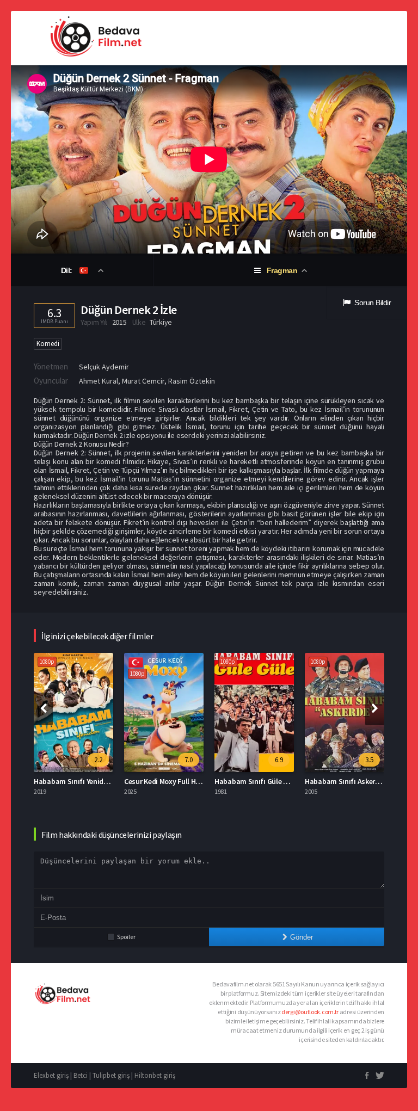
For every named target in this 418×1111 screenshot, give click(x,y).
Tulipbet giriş (111, 1075)
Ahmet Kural (98, 381)
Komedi (47, 343)
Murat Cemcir (143, 381)
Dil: (68, 270)
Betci (80, 1075)
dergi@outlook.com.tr (310, 1012)
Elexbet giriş (51, 1075)
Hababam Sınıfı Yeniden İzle (79, 781)
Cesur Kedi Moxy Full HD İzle (168, 781)
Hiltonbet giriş (154, 1075)
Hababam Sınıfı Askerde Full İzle (357, 781)
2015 (119, 322)
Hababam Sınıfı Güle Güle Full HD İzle (274, 781)
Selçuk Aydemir (104, 367)
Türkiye (161, 322)
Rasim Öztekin (191, 381)
